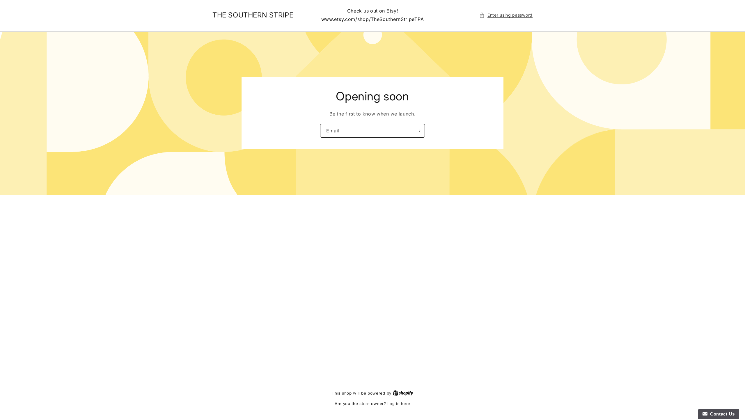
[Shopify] (403, 393)
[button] (506, 15)
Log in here (398, 403)
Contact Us (721, 413)
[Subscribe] (418, 131)
